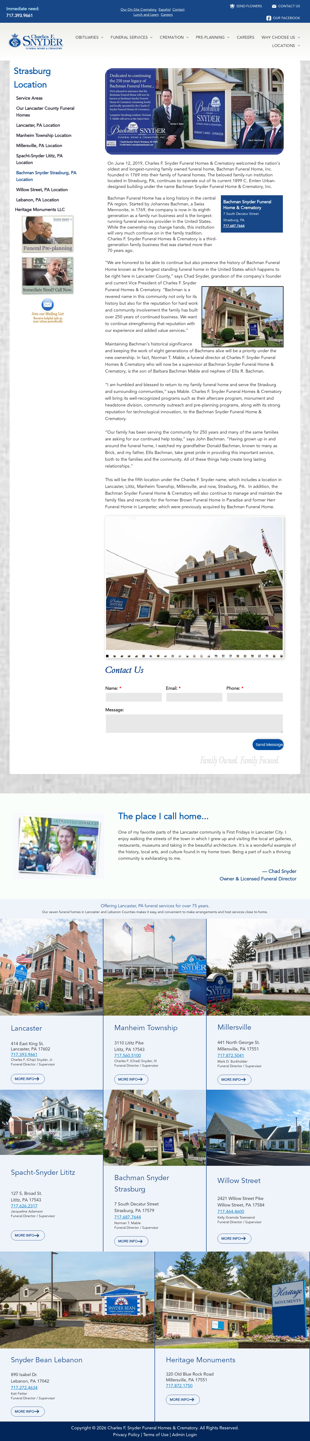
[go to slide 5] (136, 656)
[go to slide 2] (114, 656)
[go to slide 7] (151, 656)
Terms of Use (156, 1434)
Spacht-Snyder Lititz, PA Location (39, 159)
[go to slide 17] (223, 656)
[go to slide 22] (259, 656)
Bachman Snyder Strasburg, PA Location (46, 176)
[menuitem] (89, 37)
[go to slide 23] (267, 656)
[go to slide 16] (216, 656)
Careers (167, 14)
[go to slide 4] (129, 656)
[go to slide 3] (122, 656)
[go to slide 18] (230, 656)
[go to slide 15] (209, 656)
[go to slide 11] (180, 656)
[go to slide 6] (143, 656)
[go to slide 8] (158, 656)
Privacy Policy (126, 1434)
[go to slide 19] (238, 656)
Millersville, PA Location (39, 145)
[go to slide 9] (165, 656)
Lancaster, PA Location (38, 125)
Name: (111, 688)
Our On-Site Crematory (139, 9)
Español (164, 9)
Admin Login (184, 1434)
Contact (178, 9)
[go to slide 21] (252, 656)
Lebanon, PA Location (37, 199)
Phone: (233, 688)
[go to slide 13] (194, 656)
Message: (114, 709)
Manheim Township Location (43, 135)
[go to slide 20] (245, 656)
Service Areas (29, 98)
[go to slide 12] (187, 656)
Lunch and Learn (146, 14)
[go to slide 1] (107, 656)
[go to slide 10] (172, 656)
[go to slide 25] (281, 656)
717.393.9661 (19, 15)
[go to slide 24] (274, 656)
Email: (172, 688)
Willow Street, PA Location (42, 189)
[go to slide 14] (201, 656)
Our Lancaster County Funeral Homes (45, 111)
